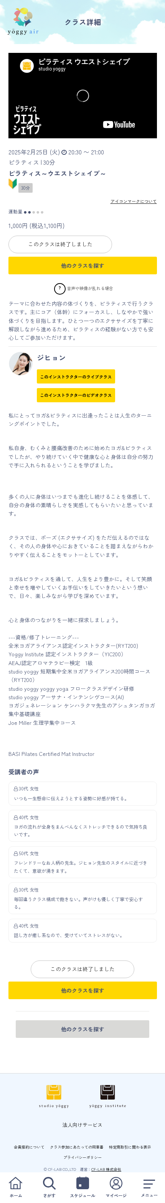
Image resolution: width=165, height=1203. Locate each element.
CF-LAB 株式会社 (106, 1169)
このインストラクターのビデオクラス (76, 395)
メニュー (149, 1195)
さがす (49, 1195)
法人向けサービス (82, 1124)
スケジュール (82, 1195)
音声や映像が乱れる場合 (90, 288)
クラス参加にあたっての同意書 (77, 1147)
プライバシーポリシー (82, 1157)
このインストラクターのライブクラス (76, 377)
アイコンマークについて (134, 201)
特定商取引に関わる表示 (130, 1147)
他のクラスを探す (82, 265)
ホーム (16, 1195)
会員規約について (29, 1147)
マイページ (116, 1195)
